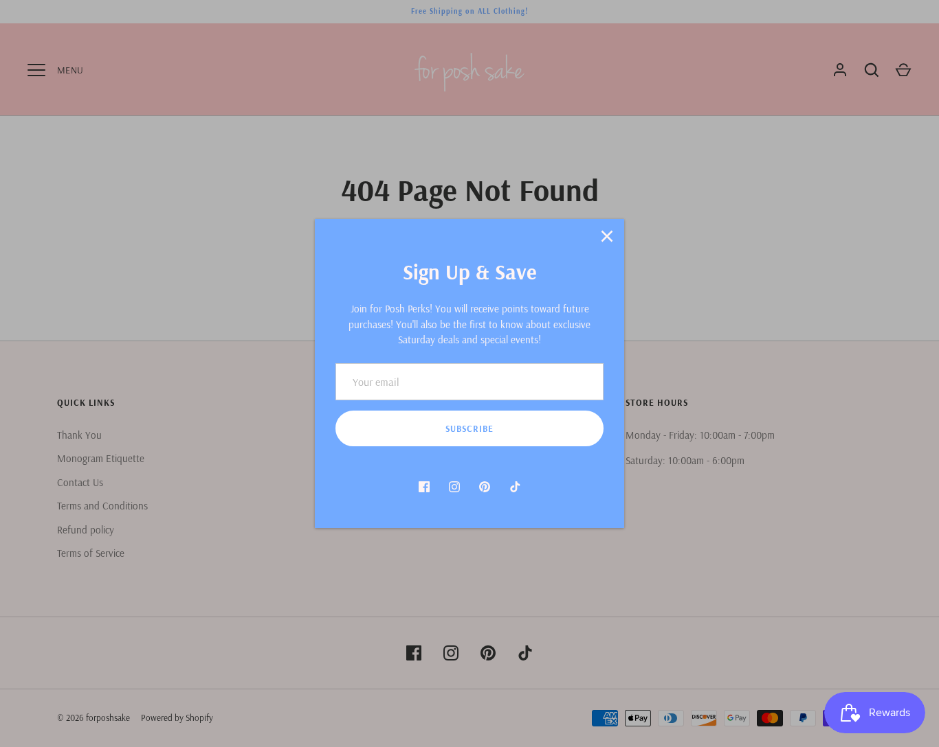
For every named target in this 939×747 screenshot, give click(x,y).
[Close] (607, 236)
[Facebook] (424, 487)
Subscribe (469, 428)
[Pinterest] (485, 487)
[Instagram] (454, 487)
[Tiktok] (515, 487)
